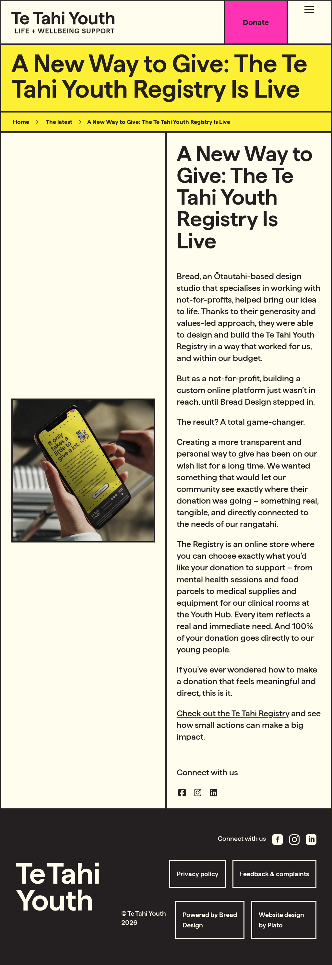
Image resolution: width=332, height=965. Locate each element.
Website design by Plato (281, 920)
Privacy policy (198, 873)
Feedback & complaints (274, 873)
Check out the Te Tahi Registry (233, 713)
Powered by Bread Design (210, 920)
